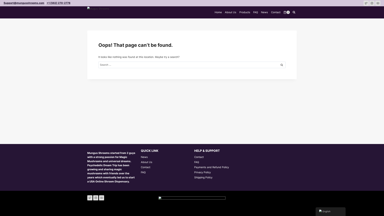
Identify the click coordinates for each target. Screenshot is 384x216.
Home (218, 12)
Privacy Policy (202, 172)
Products (244, 12)
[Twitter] (89, 197)
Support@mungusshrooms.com (24, 3)
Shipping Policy (203, 177)
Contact (275, 12)
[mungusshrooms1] (366, 3)
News (264, 12)
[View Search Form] (294, 12)
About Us (230, 12)
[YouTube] (101, 197)
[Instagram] (95, 197)
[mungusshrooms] (372, 3)
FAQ (255, 12)
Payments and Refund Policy (211, 167)
